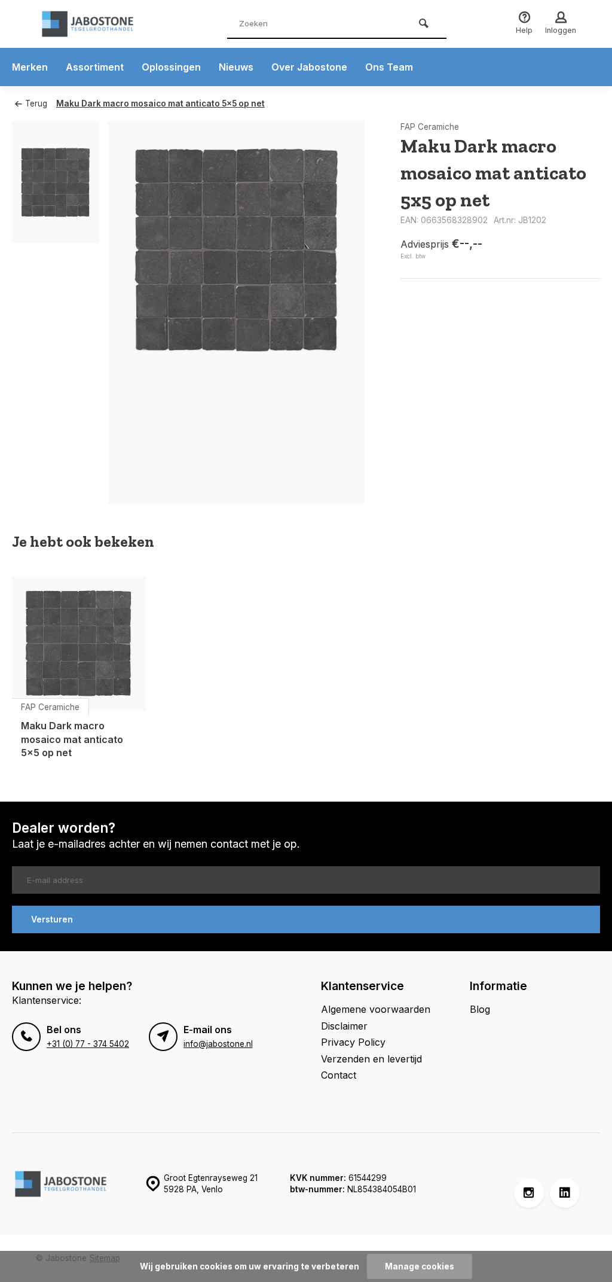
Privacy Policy (353, 1042)
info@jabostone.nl (218, 1044)
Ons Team (389, 67)
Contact (338, 1075)
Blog (480, 1009)
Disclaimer (344, 1026)
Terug (36, 103)
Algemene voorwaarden (375, 1009)
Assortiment (95, 67)
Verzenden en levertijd (371, 1059)
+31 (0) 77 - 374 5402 (88, 1044)
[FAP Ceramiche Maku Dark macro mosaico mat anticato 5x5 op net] (79, 644)
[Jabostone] (107, 24)
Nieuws (236, 67)
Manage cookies (419, 1266)
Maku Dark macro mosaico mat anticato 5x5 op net (160, 103)
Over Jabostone (309, 67)
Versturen (52, 919)
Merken (30, 67)
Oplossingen (171, 67)
